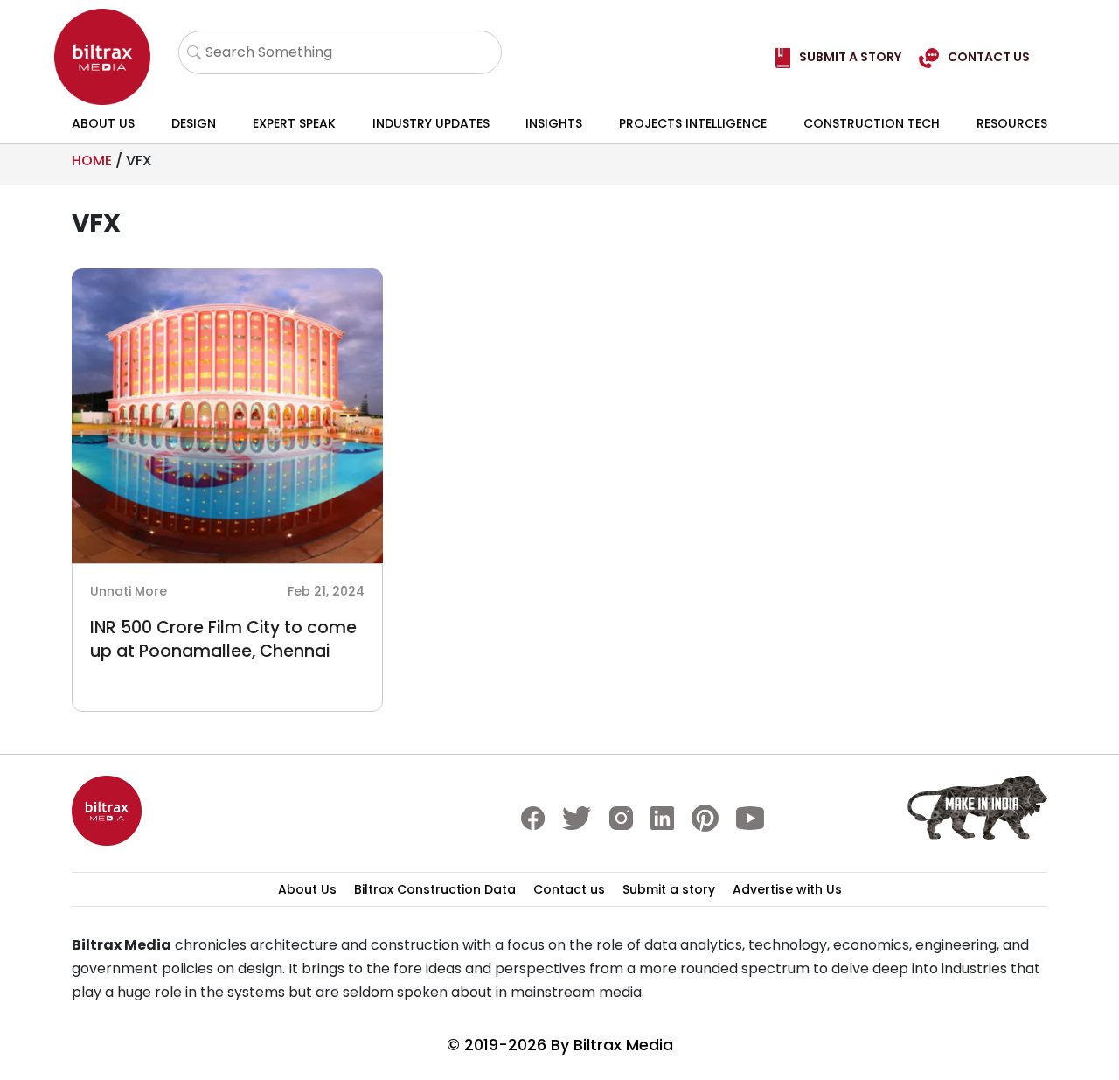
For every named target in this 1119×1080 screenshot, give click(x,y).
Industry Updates (431, 123)
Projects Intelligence (693, 123)
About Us (103, 123)
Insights (553, 123)
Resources (1012, 123)
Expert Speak (294, 123)
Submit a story (668, 889)
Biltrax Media (623, 1045)
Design (193, 123)
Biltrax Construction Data (435, 889)
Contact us (569, 889)
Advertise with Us (787, 889)
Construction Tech (871, 123)
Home (92, 160)
